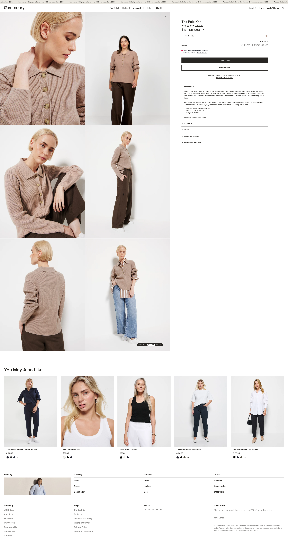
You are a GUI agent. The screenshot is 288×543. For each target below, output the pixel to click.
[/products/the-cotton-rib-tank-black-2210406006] (144, 411)
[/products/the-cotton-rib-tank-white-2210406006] (87, 411)
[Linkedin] (161, 509)
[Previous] (274, 371)
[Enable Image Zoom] (166, 15)
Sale (149, 8)
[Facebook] (145, 509)
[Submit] (282, 517)
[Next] (282, 371)
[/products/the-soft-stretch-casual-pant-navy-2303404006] (200, 411)
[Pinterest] (157, 509)
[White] (64, 457)
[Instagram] (149, 509)
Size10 (151, 345)
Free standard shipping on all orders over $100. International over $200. (73, 2)
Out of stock (225, 60)
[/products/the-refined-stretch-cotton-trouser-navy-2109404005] (30, 411)
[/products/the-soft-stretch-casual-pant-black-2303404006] (257, 411)
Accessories (137, 8)
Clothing (125, 8)
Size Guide (264, 41)
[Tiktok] (153, 509)
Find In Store (224, 68)
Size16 (158, 345)
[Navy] (7, 457)
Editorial (159, 8)
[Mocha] (266, 36)
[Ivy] (184, 457)
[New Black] (11, 457)
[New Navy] (14, 457)
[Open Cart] (283, 8)
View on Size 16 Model (224, 77)
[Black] (67, 457)
